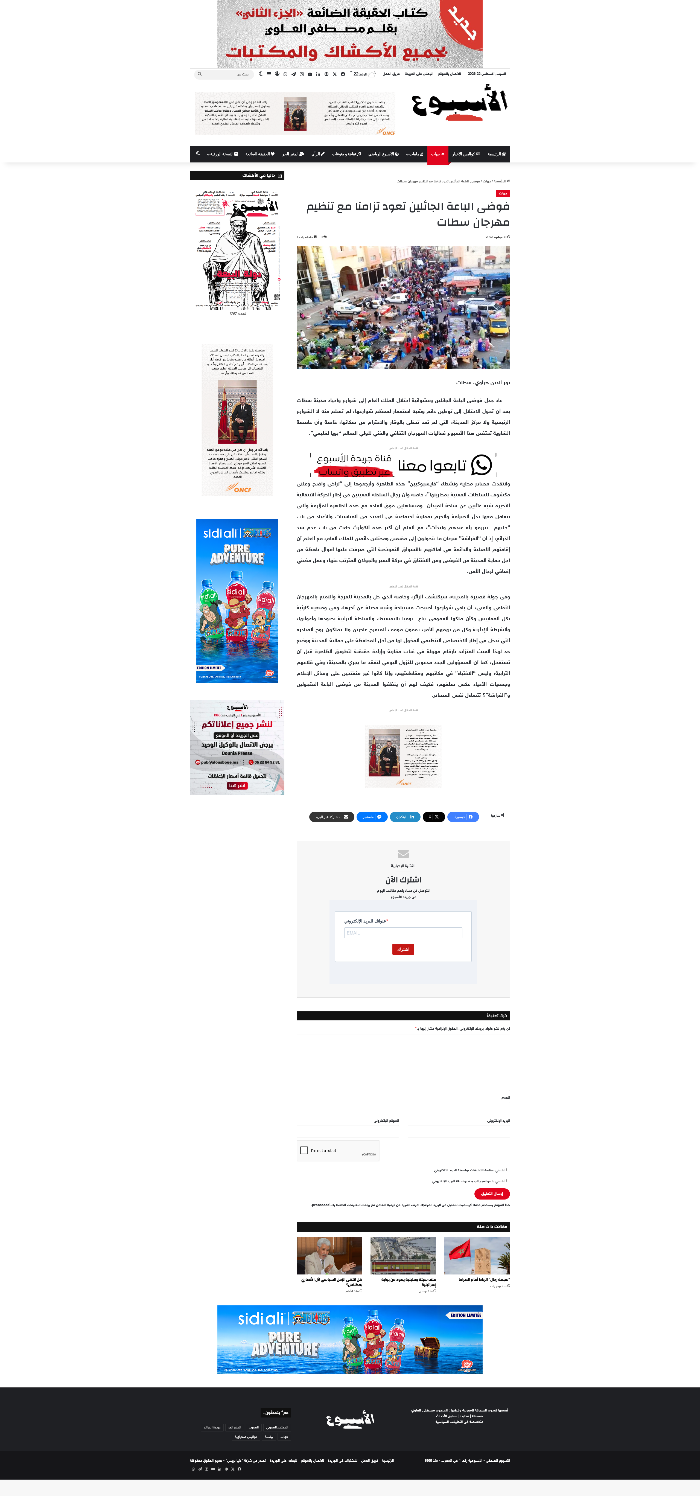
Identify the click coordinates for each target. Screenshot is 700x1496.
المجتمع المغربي (277, 1428)
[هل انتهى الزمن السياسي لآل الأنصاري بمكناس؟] (329, 1255)
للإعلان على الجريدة (419, 74)
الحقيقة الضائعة (258, 154)
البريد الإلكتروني (498, 1121)
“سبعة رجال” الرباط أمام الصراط (484, 1279)
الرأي (316, 154)
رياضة (269, 1437)
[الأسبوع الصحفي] (459, 101)
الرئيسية (495, 154)
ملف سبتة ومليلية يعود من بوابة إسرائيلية (408, 1282)
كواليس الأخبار (464, 154)
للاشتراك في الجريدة (342, 1461)
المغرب (254, 1428)
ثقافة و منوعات (344, 154)
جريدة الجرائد (212, 1428)
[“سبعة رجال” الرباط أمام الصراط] (477, 1255)
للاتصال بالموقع (449, 74)
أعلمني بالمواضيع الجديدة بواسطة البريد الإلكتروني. (468, 1181)
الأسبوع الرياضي (381, 154)
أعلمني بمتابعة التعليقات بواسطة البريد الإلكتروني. (469, 1170)
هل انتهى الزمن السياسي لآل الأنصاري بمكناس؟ (331, 1282)
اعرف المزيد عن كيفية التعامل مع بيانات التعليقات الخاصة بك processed (365, 1205)
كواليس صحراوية (246, 1437)
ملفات (414, 154)
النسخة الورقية (222, 154)
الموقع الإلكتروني (386, 1121)
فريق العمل (391, 74)
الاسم (505, 1098)
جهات (436, 154)
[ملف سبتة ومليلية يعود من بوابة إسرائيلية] (403, 1255)
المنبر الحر (290, 154)
